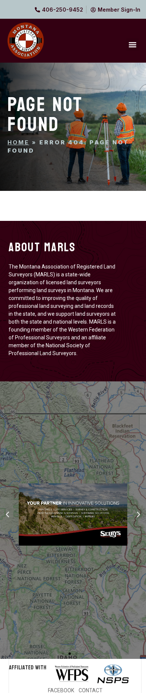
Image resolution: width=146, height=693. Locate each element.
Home (18, 142)
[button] (132, 44)
